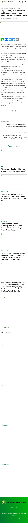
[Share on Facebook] (12, 110)
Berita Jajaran (4, 8)
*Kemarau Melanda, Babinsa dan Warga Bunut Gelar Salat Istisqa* (13, 170)
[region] (14, 312)
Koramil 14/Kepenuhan (14, 8)
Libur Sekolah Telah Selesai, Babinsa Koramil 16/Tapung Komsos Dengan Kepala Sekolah (16, 126)
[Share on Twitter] (15, 110)
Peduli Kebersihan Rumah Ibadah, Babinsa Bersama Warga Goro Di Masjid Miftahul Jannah (12, 137)
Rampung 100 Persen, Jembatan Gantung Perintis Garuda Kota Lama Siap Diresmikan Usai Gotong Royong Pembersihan (13, 256)
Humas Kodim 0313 (6, 18)
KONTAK (18, 518)
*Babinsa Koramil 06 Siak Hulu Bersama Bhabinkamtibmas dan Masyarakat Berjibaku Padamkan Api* (13, 197)
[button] (5, 311)
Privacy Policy (11, 518)
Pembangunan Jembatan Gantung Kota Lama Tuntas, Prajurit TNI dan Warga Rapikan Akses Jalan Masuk (12, 227)
